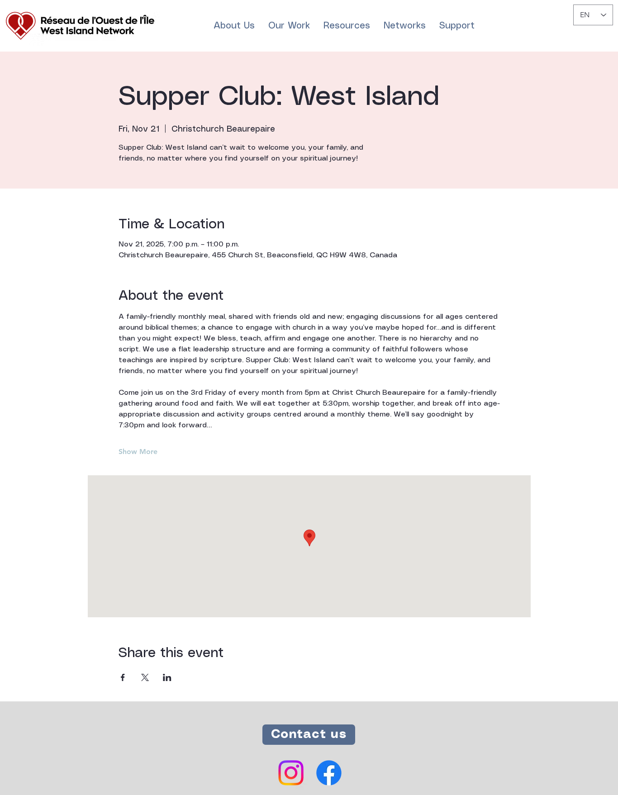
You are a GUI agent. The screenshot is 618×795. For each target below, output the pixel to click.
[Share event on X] (145, 677)
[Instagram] (291, 773)
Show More (138, 451)
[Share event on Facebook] (123, 677)
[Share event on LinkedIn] (167, 677)
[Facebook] (329, 773)
